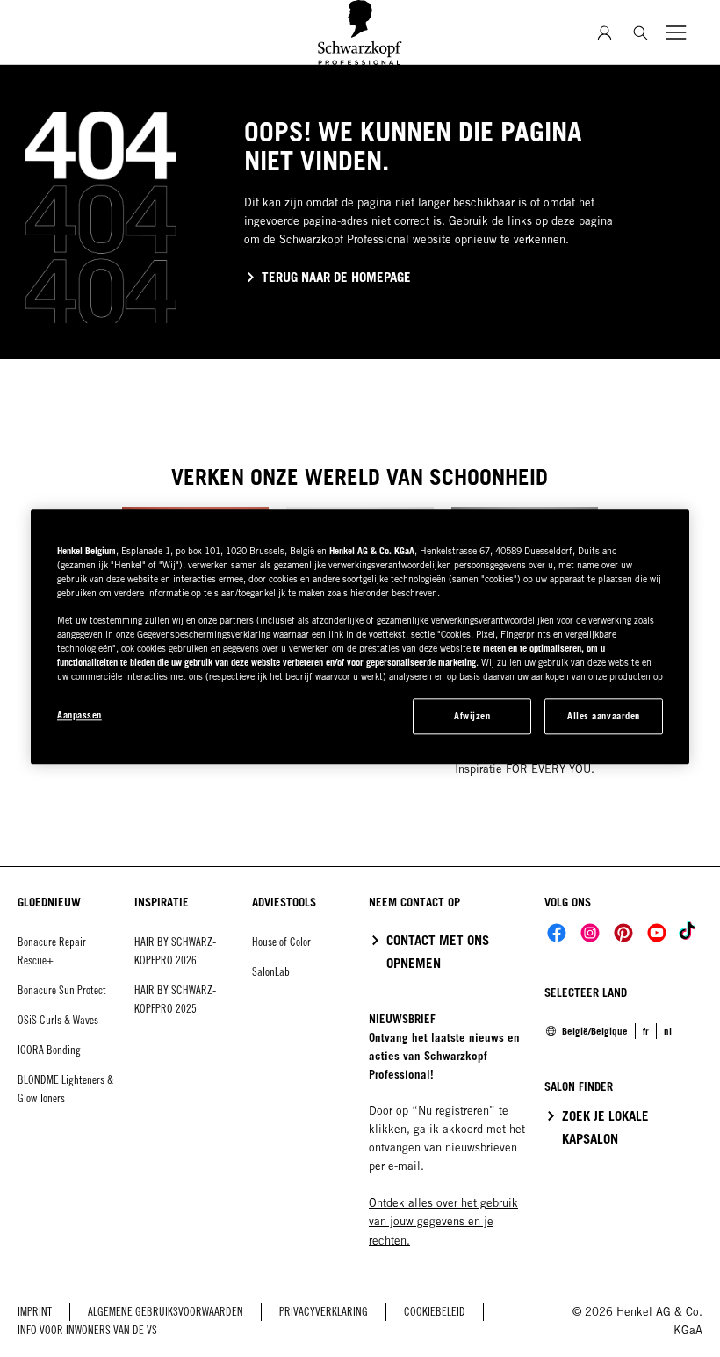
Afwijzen (472, 716)
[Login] (604, 33)
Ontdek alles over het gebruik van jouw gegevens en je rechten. (443, 1221)
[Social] (556, 932)
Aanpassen (79, 715)
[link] (646, 1031)
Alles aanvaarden (603, 716)
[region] (360, 636)
